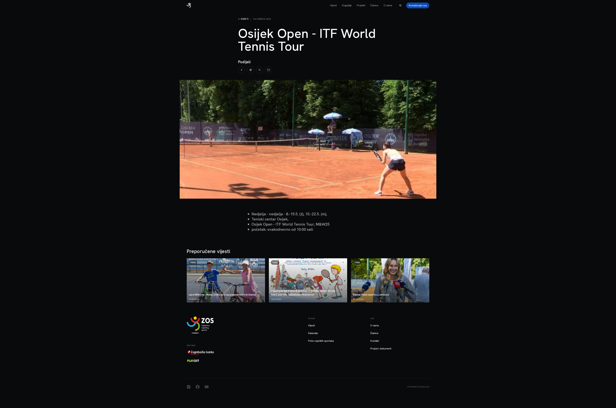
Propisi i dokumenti (380, 348)
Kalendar (313, 333)
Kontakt (374, 341)
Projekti (361, 5)
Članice (374, 5)
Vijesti (333, 5)
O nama (388, 5)
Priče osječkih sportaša (321, 341)
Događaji (346, 5)
